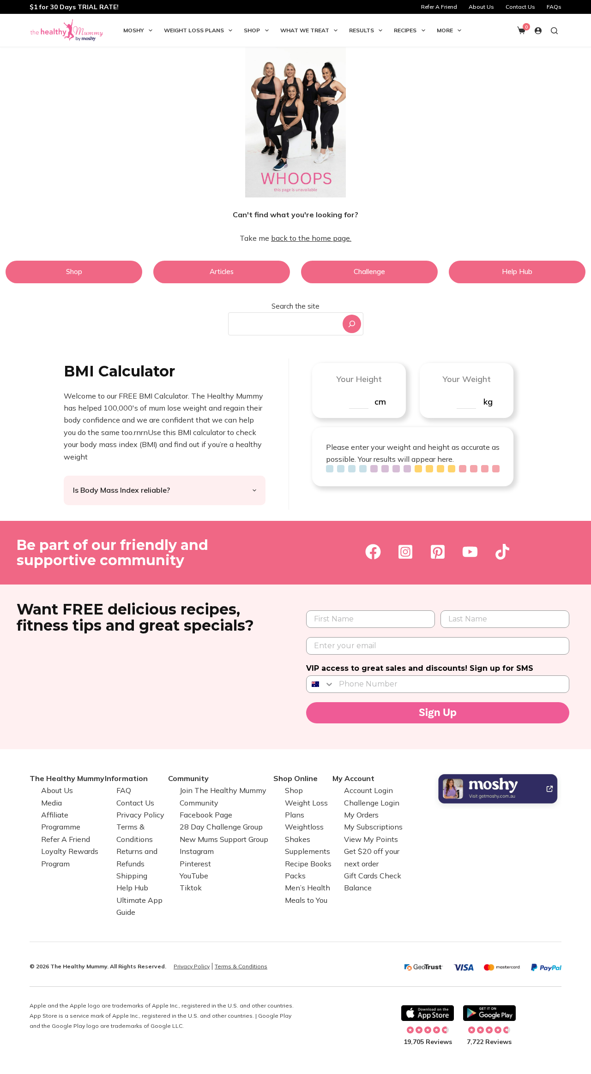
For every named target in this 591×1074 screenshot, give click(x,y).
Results (361, 30)
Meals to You (306, 900)
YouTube (194, 875)
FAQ (123, 790)
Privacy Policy (140, 814)
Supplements (307, 851)
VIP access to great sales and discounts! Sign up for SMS (419, 668)
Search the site (295, 306)
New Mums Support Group (224, 839)
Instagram (197, 851)
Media (51, 802)
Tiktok (191, 887)
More (445, 30)
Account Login (368, 790)
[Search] (352, 324)
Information (126, 778)
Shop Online (295, 778)
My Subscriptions (373, 826)
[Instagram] (405, 551)
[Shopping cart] (521, 30)
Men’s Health (307, 887)
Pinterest (195, 863)
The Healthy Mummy (67, 778)
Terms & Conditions (241, 966)
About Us (481, 6)
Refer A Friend (439, 6)
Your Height (359, 379)
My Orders (361, 814)
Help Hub (132, 887)
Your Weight (466, 379)
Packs (295, 875)
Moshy (133, 30)
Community (188, 778)
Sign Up (438, 712)
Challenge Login (371, 802)
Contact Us (520, 6)
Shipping (131, 875)
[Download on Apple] (427, 1013)
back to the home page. (311, 238)
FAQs (554, 6)
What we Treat (304, 30)
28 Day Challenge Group (221, 826)
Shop (252, 30)
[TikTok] (502, 551)
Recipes (405, 30)
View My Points (371, 839)
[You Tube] (470, 551)
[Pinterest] (437, 551)
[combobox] (284, 324)
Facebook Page (206, 814)
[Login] (538, 30)
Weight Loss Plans (194, 30)
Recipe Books (308, 863)
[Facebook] (373, 551)
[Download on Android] (489, 1013)
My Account (353, 778)
